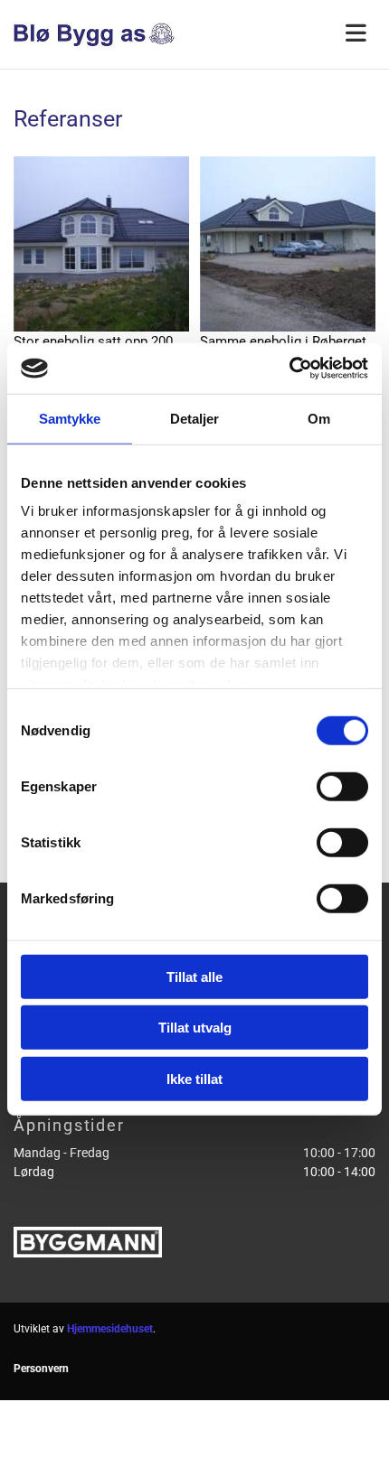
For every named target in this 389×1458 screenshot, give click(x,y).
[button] (291, 34)
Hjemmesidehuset (110, 1328)
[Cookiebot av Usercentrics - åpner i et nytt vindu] (289, 368)
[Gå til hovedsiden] (97, 34)
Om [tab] (319, 417)
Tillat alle (194, 976)
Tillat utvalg (195, 1027)
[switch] (342, 785)
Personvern (41, 1368)
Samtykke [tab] (70, 417)
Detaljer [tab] (195, 417)
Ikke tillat (194, 1078)
